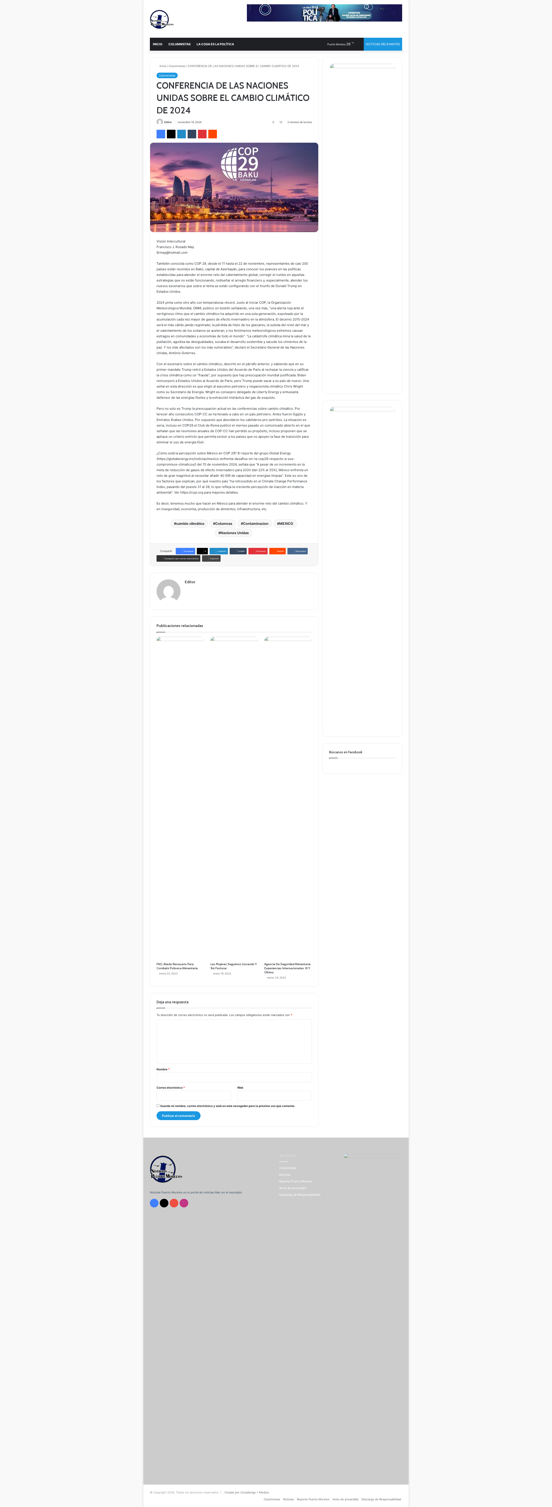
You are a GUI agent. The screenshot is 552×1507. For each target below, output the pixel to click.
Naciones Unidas (235, 533)
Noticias (284, 1174)
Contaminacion (255, 523)
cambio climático (190, 523)
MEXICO (286, 523)
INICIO (157, 44)
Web (240, 1087)
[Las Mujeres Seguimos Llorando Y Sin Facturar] (234, 798)
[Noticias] (162, 19)
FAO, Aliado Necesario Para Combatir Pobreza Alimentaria (177, 966)
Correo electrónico (171, 1087)
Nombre (163, 1069)
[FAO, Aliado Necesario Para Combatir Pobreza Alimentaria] (180, 798)
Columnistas (177, 66)
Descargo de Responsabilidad (299, 1194)
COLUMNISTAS (179, 44)
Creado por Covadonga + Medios (246, 1492)
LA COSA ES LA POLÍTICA (215, 44)
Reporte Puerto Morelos (295, 1181)
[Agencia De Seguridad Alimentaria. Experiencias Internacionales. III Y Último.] (288, 798)
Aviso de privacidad (292, 1188)
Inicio (162, 66)
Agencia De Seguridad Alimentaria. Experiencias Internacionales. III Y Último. (287, 968)
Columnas (223, 523)
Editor (168, 122)
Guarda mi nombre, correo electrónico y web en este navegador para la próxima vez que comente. (227, 1106)
